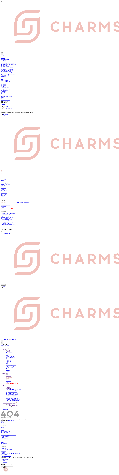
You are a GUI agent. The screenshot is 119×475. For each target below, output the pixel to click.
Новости (3, 444)
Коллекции (8, 388)
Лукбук (2, 442)
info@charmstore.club (6, 110)
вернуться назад (4, 420)
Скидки (2, 422)
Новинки (3, 423)
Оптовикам (3, 451)
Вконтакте (5, 114)
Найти (2, 467)
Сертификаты (4, 433)
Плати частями (4, 438)
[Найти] (2, 54)
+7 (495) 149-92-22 (5, 100)
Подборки (8, 376)
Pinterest (5, 117)
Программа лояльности (6, 431)
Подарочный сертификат (12, 405)
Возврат (2, 430)
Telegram (5, 115)
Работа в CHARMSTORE (7, 449)
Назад (8, 350)
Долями (2, 437)
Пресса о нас (4, 443)
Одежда (8, 351)
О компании (3, 448)
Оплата (2, 427)
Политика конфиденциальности (8, 435)
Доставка (3, 428)
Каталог (2, 421)
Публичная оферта (5, 436)
